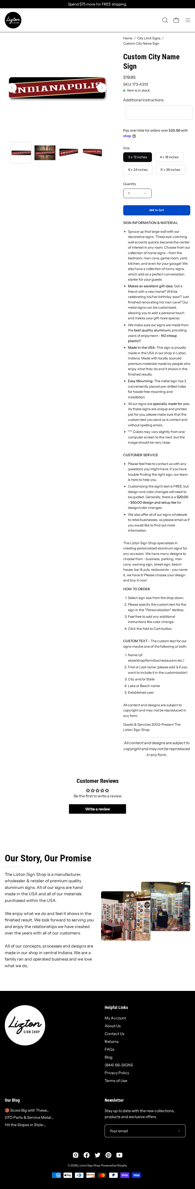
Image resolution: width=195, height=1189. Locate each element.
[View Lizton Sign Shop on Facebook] (86, 1155)
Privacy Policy (117, 1072)
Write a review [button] (97, 809)
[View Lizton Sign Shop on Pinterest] (108, 1155)
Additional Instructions (143, 100)
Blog (108, 1057)
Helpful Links (116, 1007)
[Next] (102, 88)
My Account (115, 1018)
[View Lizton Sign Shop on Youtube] (119, 1155)
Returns (112, 1041)
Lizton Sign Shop (89, 1165)
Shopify (122, 1165)
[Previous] (12, 88)
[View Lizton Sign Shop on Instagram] (75, 1155)
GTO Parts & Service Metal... (29, 1117)
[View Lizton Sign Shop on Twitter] (97, 1155)
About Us (113, 1025)
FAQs (109, 1049)
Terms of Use (116, 1080)
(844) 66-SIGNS (119, 1065)
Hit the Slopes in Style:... (25, 1124)
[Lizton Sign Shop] (13, 20)
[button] (164, 20)
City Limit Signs (149, 38)
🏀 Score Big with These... (27, 1110)
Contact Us (114, 1033)
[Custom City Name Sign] (21, 152)
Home (127, 38)
